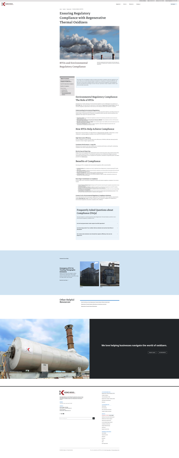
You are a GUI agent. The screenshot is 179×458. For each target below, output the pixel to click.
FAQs (102, 441)
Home (61, 9)
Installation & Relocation (106, 423)
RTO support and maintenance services (108, 190)
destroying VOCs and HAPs (103, 132)
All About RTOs (64, 90)
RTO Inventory (104, 407)
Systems (64, 9)
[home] (19, 4)
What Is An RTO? (65, 91)
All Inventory (104, 406)
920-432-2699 (171, 0)
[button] (118, 4)
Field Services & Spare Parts (106, 420)
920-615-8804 (160, 0)
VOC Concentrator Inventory (106, 409)
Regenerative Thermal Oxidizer (108, 105)
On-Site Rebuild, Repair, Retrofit (107, 422)
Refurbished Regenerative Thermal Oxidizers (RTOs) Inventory (66, 93)
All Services (104, 427)
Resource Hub (69, 9)
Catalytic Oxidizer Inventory (106, 411)
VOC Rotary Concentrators (106, 400)
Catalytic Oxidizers (105, 395)
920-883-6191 (151, 0)
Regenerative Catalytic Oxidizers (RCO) (108, 398)
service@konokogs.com (68, 408)
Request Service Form (105, 429)
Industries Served (105, 434)
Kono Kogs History (105, 443)
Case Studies (104, 433)
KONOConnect (84, 156)
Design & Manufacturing (106, 425)
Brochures (103, 438)
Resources (103, 402)
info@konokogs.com (67, 410)
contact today (82, 198)
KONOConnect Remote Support (107, 418)
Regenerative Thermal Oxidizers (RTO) (108, 393)
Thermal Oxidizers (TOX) (106, 396)
